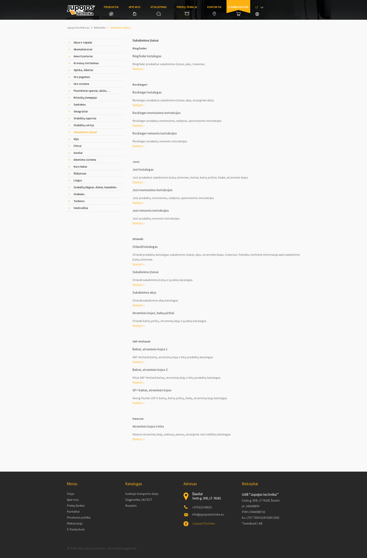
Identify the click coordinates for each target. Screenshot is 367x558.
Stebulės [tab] (79, 194)
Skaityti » (138, 69)
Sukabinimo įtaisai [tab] (85, 132)
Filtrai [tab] (77, 146)
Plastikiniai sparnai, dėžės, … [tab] (92, 91)
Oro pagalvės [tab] (82, 77)
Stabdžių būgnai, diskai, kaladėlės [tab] (95, 187)
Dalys (70, 494)
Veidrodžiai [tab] (81, 208)
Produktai (111, 7)
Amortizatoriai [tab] (83, 56)
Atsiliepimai (158, 7)
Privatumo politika (78, 517)
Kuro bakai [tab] (80, 166)
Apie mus (134, 7)
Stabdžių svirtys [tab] (84, 125)
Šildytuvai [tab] (80, 173)
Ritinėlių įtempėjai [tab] (85, 97)
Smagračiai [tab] (81, 111)
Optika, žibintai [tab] (83, 70)
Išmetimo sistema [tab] (85, 159)
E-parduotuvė (238, 7)
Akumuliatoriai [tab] (83, 49)
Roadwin (131, 505)
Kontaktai (214, 7)
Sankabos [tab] (80, 104)
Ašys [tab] (76, 139)
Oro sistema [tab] (81, 84)
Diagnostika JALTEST (138, 499)
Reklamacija (74, 523)
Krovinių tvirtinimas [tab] (86, 63)
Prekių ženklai (187, 7)
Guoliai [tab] (78, 153)
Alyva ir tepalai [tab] (83, 42)
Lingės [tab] (78, 180)
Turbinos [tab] (79, 201)
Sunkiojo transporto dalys (141, 494)
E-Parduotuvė (75, 529)
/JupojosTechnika (203, 523)
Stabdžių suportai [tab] (85, 118)
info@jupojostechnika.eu (208, 514)
